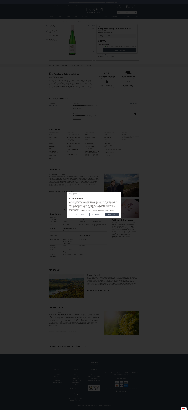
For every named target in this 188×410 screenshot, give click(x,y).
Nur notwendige (96, 214)
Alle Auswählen (112, 214)
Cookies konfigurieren (80, 214)
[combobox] (184, 408)
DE (185, 408)
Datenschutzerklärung (74, 209)
